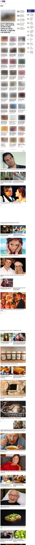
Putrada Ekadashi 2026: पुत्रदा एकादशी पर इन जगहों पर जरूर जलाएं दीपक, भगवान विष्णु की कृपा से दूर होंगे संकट (32, 23)
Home (1, 3)
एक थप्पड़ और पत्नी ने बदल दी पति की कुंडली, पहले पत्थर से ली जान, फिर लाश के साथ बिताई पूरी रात (21, 66)
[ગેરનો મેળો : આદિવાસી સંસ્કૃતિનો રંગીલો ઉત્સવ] (21, 96)
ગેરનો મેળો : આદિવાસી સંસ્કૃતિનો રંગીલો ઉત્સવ (21, 99)
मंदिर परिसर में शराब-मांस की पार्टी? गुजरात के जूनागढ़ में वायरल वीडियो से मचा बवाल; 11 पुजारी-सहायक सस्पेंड (21, 88)
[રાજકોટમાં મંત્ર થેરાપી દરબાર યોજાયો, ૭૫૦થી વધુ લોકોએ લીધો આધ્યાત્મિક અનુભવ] (21, 75)
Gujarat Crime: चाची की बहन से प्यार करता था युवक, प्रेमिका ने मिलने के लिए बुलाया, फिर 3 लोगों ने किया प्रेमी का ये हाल (4, 77)
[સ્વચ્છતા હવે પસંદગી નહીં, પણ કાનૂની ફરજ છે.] (21, 108)
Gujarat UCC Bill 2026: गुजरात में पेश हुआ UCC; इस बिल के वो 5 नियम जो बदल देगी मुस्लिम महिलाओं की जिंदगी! (13, 88)
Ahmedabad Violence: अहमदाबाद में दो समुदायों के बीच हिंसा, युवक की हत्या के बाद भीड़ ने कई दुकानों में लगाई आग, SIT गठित (13, 55)
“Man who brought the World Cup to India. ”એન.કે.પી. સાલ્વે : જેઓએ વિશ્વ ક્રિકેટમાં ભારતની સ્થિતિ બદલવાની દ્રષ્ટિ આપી (4, 100)
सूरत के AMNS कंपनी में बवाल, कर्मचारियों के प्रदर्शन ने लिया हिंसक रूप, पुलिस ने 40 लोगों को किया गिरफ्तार (12, 111)
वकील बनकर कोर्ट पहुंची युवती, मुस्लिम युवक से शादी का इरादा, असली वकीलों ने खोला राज (4, 111)
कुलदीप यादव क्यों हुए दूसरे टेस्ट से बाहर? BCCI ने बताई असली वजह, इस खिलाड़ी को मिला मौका (32, 52)
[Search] (34, 1)
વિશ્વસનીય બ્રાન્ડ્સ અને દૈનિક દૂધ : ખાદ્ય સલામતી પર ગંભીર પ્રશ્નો (13, 122)
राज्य (3, 3)
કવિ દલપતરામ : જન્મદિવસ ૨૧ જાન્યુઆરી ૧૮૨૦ (3, 144)
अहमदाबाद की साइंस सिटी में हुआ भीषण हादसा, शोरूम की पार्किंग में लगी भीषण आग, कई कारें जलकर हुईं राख (12, 100)
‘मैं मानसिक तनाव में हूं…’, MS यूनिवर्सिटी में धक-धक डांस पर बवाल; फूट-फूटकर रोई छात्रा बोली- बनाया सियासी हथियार (4, 66)
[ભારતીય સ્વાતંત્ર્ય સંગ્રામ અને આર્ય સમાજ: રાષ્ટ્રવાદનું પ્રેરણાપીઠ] (4, 131)
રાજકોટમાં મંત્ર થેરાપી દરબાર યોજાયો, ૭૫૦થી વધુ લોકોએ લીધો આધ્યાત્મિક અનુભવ (21, 77)
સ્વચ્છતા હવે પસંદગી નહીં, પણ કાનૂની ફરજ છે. (21, 110)
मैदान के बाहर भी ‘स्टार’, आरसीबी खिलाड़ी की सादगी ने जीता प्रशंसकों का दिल (21, 133)
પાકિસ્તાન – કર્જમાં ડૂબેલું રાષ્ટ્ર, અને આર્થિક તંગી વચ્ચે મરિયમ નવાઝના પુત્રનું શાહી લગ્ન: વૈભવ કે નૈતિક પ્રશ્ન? (13, 144)
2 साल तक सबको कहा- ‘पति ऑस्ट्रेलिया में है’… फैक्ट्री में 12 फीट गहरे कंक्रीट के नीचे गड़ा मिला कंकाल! (22, 20)
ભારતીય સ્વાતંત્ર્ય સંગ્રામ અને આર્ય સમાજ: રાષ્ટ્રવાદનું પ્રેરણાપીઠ (4, 133)
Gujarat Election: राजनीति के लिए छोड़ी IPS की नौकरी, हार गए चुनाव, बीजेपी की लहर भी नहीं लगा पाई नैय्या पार (4, 43)
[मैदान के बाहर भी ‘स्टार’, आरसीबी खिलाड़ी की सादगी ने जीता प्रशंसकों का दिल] (21, 131)
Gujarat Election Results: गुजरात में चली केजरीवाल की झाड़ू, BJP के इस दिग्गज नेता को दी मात (12, 43)
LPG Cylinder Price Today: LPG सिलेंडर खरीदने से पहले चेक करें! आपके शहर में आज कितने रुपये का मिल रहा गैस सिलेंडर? (32, 48)
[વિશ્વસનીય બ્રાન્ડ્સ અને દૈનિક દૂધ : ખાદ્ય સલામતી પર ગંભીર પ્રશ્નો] (13, 120)
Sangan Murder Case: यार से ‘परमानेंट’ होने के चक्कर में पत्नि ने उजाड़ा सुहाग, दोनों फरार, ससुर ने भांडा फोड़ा (21, 55)
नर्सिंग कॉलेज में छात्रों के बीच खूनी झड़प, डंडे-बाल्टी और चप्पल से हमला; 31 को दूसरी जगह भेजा (32, 31)
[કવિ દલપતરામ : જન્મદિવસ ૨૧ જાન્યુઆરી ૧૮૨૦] (4, 142)
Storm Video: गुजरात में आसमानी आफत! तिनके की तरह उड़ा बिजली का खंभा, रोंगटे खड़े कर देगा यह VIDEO (4, 88)
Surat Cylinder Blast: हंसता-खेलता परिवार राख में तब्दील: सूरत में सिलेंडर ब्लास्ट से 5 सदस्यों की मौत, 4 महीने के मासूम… (13, 77)
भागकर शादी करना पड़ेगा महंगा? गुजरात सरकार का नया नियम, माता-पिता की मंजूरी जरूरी (4, 122)
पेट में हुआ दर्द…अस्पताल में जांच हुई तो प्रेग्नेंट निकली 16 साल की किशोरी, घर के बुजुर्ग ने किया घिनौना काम (32, 14)
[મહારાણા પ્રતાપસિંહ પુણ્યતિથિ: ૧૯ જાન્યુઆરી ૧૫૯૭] (21, 142)
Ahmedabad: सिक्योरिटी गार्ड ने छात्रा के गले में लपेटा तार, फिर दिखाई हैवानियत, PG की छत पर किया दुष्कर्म (22, 15)
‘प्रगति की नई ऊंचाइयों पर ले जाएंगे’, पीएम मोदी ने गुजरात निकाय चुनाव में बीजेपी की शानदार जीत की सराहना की (22, 28)
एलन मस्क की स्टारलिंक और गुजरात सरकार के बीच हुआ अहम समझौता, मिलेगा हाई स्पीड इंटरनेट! (21, 122)
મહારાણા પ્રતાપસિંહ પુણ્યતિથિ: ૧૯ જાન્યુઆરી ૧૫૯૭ (21, 144)
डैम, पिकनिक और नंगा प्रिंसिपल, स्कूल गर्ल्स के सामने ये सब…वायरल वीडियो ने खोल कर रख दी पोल (32, 19)
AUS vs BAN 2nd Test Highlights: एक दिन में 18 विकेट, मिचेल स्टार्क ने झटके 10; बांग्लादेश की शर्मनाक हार (32, 39)
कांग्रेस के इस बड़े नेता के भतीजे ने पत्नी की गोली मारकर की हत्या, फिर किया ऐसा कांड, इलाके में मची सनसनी (13, 133)
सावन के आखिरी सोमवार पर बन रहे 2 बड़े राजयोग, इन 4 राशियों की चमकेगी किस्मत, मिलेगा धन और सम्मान (32, 35)
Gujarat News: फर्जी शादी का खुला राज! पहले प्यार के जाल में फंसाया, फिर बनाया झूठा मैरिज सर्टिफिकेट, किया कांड (22, 11)
